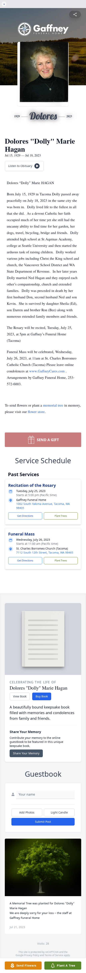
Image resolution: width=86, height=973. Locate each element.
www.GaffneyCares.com (47, 371)
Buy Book (42, 696)
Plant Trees (61, 516)
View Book (19, 696)
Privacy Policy (31, 955)
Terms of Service (54, 955)
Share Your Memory (26, 753)
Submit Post (43, 822)
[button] (43, 867)
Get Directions (25, 516)
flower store (36, 411)
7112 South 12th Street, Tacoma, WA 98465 (44, 552)
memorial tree (53, 405)
